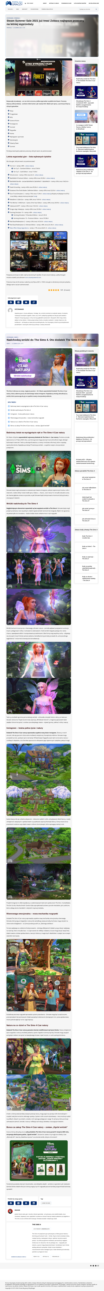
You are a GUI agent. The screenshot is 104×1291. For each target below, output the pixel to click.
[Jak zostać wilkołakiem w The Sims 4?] (86, 488)
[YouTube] (95, 1265)
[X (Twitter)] (18, 302)
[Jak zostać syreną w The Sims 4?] (86, 509)
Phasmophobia (34, 9)
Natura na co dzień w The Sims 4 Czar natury (24, 422)
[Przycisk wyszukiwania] (96, 9)
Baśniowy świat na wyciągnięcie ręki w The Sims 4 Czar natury (29, 406)
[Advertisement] (51, 42)
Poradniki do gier (66, 3)
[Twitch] (98, 1265)
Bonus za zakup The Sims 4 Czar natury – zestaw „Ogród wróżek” (30, 426)
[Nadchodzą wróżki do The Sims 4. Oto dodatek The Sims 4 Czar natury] (86, 70)
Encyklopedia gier (94, 3)
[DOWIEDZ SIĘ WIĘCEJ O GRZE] (18, 1240)
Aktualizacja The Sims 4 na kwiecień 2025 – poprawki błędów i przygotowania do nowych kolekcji (84, 393)
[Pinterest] (26, 1203)
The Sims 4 (10, 9)
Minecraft (24, 9)
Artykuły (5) (46, 1256)
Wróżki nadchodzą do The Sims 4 (21, 410)
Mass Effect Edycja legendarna (19, 228)
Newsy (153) (36, 1256)
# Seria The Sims (46, 1203)
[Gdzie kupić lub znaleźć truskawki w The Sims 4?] (86, 499)
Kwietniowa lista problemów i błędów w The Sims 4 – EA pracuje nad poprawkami (85, 171)
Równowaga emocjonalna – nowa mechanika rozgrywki (27, 418)
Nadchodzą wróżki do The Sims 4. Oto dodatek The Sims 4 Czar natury (85, 80)
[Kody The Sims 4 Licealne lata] (86, 537)
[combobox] (86, 9)
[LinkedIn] (34, 1203)
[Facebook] (11, 302)
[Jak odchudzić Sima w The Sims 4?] (86, 519)
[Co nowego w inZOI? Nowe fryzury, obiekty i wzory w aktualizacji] (86, 116)
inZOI (17, 9)
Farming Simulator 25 (47, 9)
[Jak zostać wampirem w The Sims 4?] (86, 478)
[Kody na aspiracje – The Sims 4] (86, 557)
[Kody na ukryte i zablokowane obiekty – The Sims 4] (86, 578)
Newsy (45, 3)
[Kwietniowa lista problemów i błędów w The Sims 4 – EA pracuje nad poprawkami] (86, 161)
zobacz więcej (29, 166)
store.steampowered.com (33, 277)
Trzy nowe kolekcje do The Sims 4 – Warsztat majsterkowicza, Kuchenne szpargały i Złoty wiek (86, 149)
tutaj (35, 196)
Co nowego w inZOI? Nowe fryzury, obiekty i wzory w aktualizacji (84, 127)
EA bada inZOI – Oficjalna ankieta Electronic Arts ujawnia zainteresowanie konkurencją (85, 461)
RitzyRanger (10, 18)
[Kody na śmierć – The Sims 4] (86, 547)
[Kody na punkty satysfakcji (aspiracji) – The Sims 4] (86, 568)
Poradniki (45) (55, 1256)
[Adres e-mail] (26, 302)
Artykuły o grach (54, 3)
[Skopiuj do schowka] (34, 302)
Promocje (17, 18)
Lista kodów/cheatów (80, 3)
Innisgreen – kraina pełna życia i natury (22, 414)
